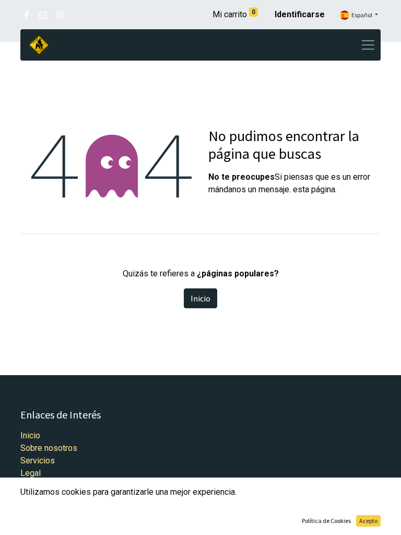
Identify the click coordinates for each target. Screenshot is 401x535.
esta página (314, 189)
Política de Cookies (326, 521)
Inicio (200, 298)
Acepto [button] (368, 521)
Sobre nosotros (48, 448)
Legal (30, 473)
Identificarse (300, 14)
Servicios (37, 461)
